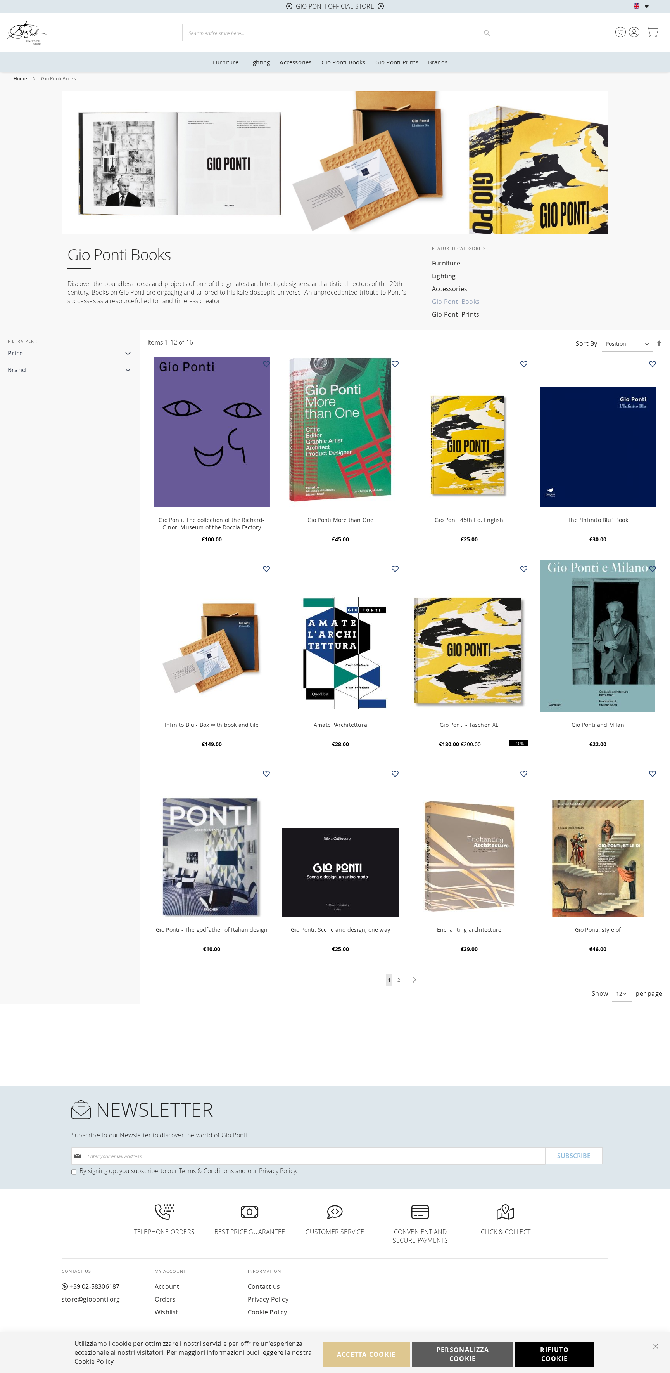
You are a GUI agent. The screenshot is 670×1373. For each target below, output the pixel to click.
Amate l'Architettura (340, 724)
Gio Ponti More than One (340, 520)
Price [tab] (15, 353)
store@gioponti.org (91, 1299)
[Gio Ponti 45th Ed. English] (524, 364)
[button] (647, 6)
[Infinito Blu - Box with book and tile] (266, 569)
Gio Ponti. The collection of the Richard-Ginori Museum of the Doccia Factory (211, 523)
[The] (652, 364)
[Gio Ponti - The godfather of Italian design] (266, 773)
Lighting (444, 276)
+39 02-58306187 (94, 1286)
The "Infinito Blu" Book (598, 520)
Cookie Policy (267, 1312)
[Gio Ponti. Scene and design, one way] (395, 773)
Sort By (586, 343)
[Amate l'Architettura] (395, 569)
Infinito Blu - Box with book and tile (212, 724)
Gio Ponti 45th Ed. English (469, 520)
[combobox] (338, 32)
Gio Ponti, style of (598, 929)
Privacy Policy (277, 1171)
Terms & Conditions (206, 1171)
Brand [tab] (17, 370)
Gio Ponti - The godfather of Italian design (212, 929)
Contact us (264, 1286)
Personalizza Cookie (463, 1354)
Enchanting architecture (469, 929)
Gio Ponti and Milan (598, 724)
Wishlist (166, 1312)
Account (167, 1286)
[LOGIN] (634, 32)
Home (21, 78)
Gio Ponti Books (456, 301)
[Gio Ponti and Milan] (652, 569)
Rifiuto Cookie (554, 1354)
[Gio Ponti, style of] (652, 773)
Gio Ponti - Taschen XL (469, 724)
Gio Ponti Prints (455, 314)
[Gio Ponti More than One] (395, 364)
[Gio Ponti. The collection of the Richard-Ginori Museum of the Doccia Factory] (266, 364)
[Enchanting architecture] (524, 773)
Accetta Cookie (366, 1354)
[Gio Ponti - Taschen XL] (524, 569)
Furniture (446, 263)
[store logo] (85, 33)
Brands (437, 62)
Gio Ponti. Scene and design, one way (340, 929)
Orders (165, 1299)
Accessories (449, 288)
